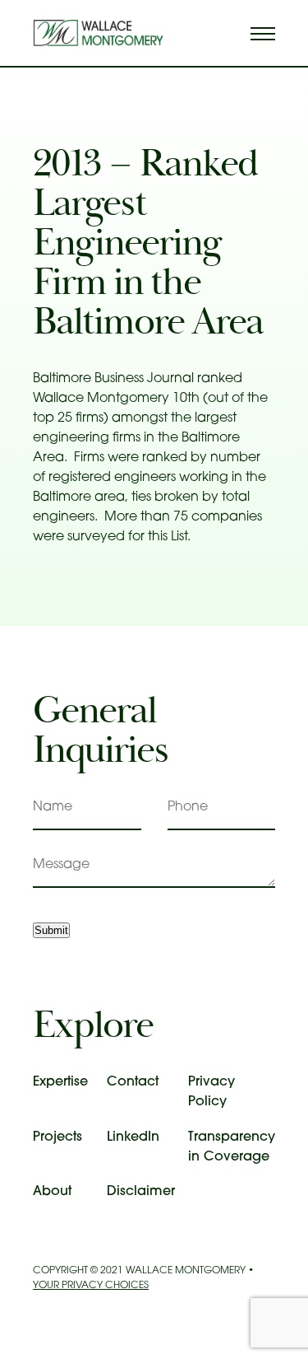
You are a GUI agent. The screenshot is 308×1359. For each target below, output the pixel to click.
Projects (57, 1137)
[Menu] (263, 33)
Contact (133, 1082)
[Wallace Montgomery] (98, 33)
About (52, 1191)
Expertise (60, 1082)
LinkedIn (133, 1137)
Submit (51, 930)
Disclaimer (141, 1191)
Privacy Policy (211, 1092)
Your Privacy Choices (91, 1286)
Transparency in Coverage (231, 1147)
